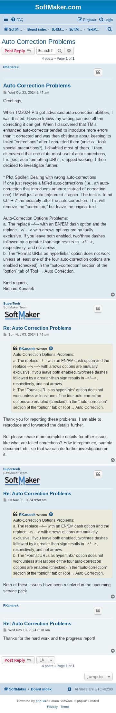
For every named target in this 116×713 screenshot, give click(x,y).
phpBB (41, 701)
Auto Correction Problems (38, 41)
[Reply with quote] (98, 72)
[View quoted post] (51, 349)
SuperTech (11, 303)
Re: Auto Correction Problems (37, 328)
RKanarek (11, 67)
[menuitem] (17, 20)
